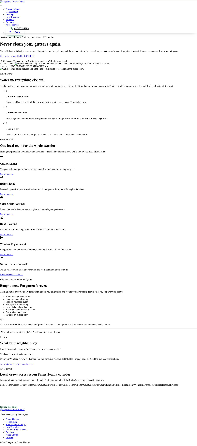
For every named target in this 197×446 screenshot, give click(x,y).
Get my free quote (8, 56)
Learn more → (6, 174)
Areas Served (12, 25)
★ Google (4, 364)
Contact (9, 437)
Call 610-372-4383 (25, 56)
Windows (10, 19)
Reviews (10, 22)
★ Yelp (13, 364)
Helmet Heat (12, 12)
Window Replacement (16, 429)
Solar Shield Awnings (16, 424)
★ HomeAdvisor (25, 364)
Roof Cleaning (12, 17)
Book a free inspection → (11, 274)
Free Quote (15, 32)
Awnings (10, 14)
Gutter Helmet (13, 9)
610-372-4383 (21, 28)
